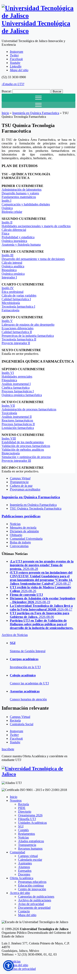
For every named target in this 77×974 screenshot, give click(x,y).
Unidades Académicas (32, 822)
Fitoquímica (9, 380)
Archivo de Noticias (15, 635)
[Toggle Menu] (38, 98)
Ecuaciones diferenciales (17, 328)
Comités (23, 830)
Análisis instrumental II (17, 416)
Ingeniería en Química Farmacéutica (35, 113)
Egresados (24, 870)
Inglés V (7, 321)
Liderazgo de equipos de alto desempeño (28, 324)
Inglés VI (8, 373)
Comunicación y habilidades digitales (26, 204)
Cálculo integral (12, 262)
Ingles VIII (9, 438)
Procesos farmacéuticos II (18, 424)
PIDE (21, 808)
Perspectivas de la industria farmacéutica (28, 335)
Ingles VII (8, 405)
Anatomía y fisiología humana (21, 244)
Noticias (15, 524)
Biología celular (12, 211)
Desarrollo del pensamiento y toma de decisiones (33, 259)
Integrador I (9, 277)
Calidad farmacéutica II (17, 332)
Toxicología (9, 413)
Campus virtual (28, 856)
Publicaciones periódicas (21, 516)
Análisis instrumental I (16, 384)
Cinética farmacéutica (16, 387)
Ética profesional (12, 291)
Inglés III (7, 255)
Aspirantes (25, 863)
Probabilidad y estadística (18, 237)
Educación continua (31, 885)
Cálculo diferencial (14, 229)
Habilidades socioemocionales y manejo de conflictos (36, 226)
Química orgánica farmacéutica (22, 395)
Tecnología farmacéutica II (19, 339)
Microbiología (11, 303)
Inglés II (7, 222)
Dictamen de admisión (24, 531)
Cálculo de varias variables (19, 295)
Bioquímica (9, 270)
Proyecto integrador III (16, 460)
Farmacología (10, 310)
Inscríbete (8, 749)
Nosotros (16, 800)
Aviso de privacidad (31, 904)
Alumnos (24, 867)
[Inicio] (38, 774)
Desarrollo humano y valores (20, 193)
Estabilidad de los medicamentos (23, 442)
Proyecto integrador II (16, 343)
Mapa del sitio (27, 915)
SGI (20, 826)
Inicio (5, 113)
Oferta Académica (21, 878)
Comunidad (17, 852)
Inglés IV (8, 288)
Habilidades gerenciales (17, 376)
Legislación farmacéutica (18, 428)
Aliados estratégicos (31, 841)
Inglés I (6, 200)
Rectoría (23, 804)
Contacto (24, 911)
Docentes (24, 874)
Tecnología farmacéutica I (18, 306)
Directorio (24, 811)
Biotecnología (11, 453)
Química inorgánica (14, 241)
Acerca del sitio (20, 893)
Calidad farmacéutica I (16, 299)
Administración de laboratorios (21, 189)
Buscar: (6, 91)
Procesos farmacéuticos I (18, 391)
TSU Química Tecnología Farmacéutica (35, 508)
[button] (8, 965)
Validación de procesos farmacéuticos (26, 446)
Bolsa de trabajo (20, 542)
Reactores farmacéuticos (17, 420)
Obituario (16, 535)
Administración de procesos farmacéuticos (29, 409)
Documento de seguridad (34, 907)
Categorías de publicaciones (36, 896)
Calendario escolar (30, 859)
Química (7, 208)
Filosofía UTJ (27, 819)
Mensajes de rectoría (23, 527)
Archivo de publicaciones (34, 900)
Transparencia (27, 845)
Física (5, 233)
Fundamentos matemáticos (19, 197)
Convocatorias (19, 546)
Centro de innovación (32, 889)
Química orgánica (13, 273)
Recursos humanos (30, 848)
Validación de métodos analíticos (23, 449)
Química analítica (13, 266)
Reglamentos (26, 833)
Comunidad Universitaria (26, 538)
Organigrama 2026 (30, 815)
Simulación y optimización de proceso (26, 457)
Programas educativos (32, 881)
